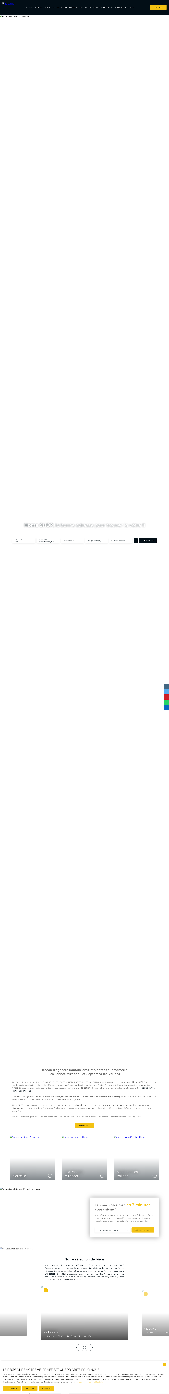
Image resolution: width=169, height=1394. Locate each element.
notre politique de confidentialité (90, 1382)
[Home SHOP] (10, 7)
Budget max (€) (94, 540)
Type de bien (42, 539)
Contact (129, 7)
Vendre (48, 7)
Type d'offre (18, 539)
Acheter (39, 7)
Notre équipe (117, 7)
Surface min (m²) (118, 540)
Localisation (68, 540)
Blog (92, 7)
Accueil (29, 7)
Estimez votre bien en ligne (74, 7)
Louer (56, 7)
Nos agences (102, 7)
